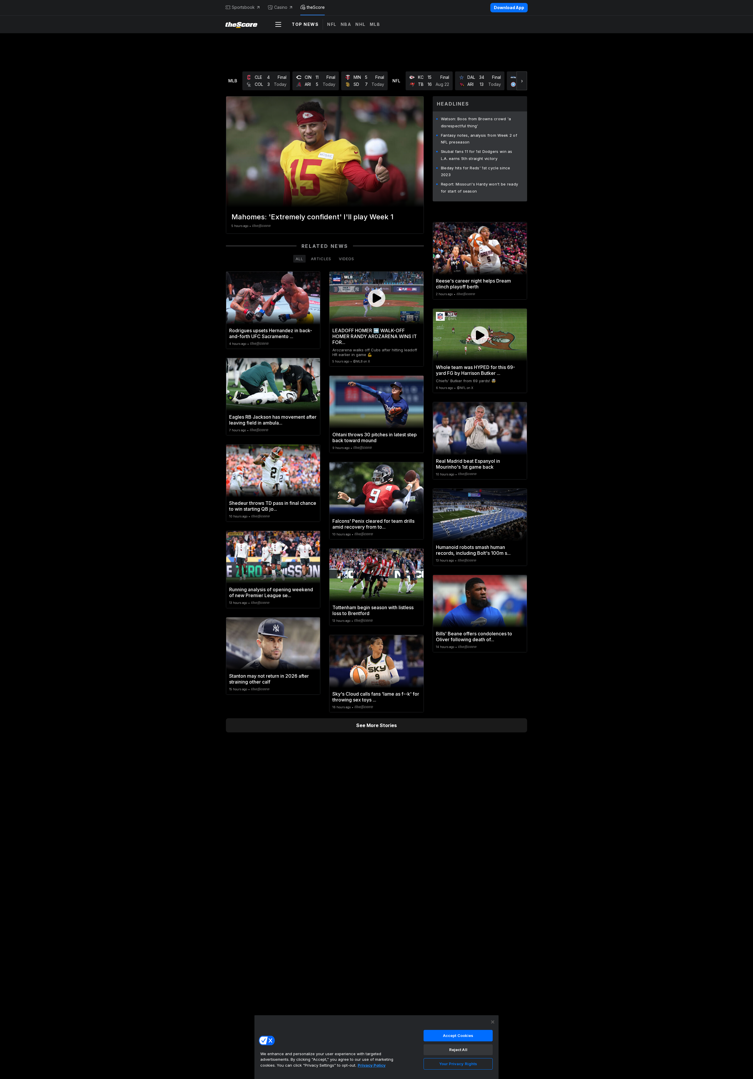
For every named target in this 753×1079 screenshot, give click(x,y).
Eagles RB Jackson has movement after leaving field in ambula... (272, 420)
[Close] (492, 1022)
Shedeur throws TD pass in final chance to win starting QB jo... (272, 506)
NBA (346, 24)
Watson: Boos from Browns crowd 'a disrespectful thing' (476, 122)
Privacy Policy (372, 1065)
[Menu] (278, 24)
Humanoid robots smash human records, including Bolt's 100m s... (473, 550)
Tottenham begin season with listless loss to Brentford (373, 610)
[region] (376, 1047)
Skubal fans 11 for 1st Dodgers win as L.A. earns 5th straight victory (476, 155)
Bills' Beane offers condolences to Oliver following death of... (474, 636)
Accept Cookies (458, 1035)
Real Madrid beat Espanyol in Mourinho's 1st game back (468, 464)
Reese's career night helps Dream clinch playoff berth (473, 284)
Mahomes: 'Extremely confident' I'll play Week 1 (312, 217)
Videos (346, 258)
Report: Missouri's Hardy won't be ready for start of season (479, 187)
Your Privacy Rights (458, 1063)
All (299, 258)
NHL (360, 24)
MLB (375, 24)
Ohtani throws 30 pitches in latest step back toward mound (374, 437)
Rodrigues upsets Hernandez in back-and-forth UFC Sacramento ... (270, 333)
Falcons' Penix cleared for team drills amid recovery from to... (373, 524)
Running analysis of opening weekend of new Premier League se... (271, 592)
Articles (321, 258)
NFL (331, 24)
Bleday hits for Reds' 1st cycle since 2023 (475, 171)
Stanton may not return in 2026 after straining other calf (269, 679)
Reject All (458, 1049)
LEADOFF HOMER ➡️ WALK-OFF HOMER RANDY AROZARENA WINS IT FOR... (374, 336)
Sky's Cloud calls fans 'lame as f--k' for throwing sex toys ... (375, 697)
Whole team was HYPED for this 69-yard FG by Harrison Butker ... (475, 370)
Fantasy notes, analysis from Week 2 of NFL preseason (479, 139)
